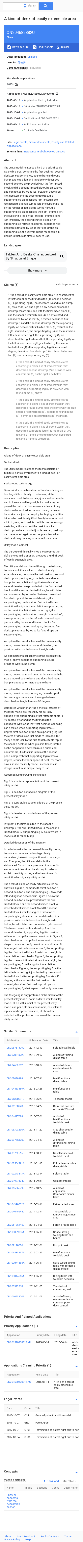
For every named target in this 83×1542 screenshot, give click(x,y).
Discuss (60, 151)
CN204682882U (16, 1065)
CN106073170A (16, 1296)
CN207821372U (16, 1054)
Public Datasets (50, 1536)
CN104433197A (16, 1252)
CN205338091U (16, 1098)
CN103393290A (16, 1129)
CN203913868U (16, 1286)
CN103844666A (16, 1276)
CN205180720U (16, 1106)
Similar (65, 46)
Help (28, 1539)
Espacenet (30, 151)
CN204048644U (16, 1211)
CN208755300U (16, 1139)
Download (52, 1481)
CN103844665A (16, 1262)
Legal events (20, 142)
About (8, 1536)
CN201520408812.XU (19, 1342)
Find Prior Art (45, 46)
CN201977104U (16, 1180)
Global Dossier (45, 151)
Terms (68, 1536)
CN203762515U (16, 1153)
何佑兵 (22, 62)
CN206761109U (16, 1047)
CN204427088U (16, 1116)
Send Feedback (26, 1536)
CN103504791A (16, 1163)
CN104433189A (16, 1088)
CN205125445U (16, 1224)
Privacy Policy (12, 1539)
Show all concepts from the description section (13, 1500)
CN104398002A (16, 1204)
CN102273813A (16, 1173)
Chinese (32, 56)
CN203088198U (16, 1078)
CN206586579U (16, 1188)
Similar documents (39, 142)
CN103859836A (16, 1232)
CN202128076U (16, 1245)
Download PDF (20, 46)
